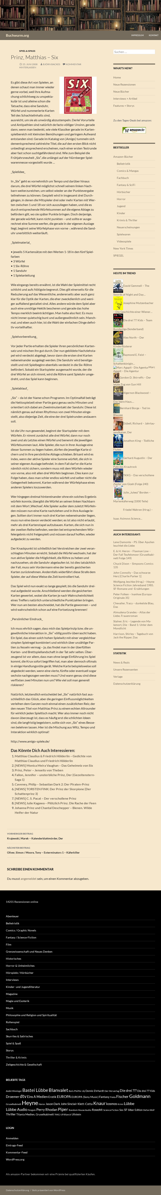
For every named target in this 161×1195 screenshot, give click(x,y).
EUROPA (64, 1096)
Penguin (32, 1110)
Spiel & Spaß (27, 50)
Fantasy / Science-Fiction (21, 937)
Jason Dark (53, 1104)
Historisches (13, 958)
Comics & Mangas (128, 170)
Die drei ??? (128, 1091)
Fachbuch (123, 177)
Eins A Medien (37, 1097)
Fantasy (104, 1097)
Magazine (11, 994)
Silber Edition (135, 1109)
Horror (121, 199)
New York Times (123, 248)
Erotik (52, 1097)
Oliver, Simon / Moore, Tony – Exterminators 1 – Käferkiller (43, 850)
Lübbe (129, 1103)
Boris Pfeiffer (75, 1091)
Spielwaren (123, 234)
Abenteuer (12, 916)
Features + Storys (123, 105)
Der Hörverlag (111, 1090)
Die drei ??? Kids (146, 1090)
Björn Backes (51, 64)
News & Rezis (121, 662)
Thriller (11, 1114)
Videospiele (124, 241)
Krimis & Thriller (127, 220)
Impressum (137, 35)
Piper (63, 1109)
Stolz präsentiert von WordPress (48, 1190)
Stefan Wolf (149, 1110)
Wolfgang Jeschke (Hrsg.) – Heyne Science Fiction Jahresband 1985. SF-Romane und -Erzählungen (133, 585)
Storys (10, 1050)
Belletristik (123, 163)
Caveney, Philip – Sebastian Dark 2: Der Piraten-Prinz (52, 784)
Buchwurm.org (17, 35)
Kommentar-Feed (16, 1152)
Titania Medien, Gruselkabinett (35, 1114)
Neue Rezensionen (124, 84)
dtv (23, 1096)
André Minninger (14, 1091)
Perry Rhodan (46, 1109)
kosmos (111, 1104)
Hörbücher (123, 192)
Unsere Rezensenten (125, 669)
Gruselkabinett (13, 1104)
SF (125, 1109)
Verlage (118, 676)
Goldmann (139, 1096)
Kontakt (153, 35)
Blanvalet (58, 1090)
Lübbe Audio (16, 1109)
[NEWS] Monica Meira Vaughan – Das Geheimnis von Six (54, 765)
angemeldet (29, 878)
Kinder (121, 213)
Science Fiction (111, 1110)
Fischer (122, 1096)
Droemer (12, 1097)
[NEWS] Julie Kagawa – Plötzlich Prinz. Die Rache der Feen (55, 803)
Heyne (30, 1102)
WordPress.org (15, 1159)
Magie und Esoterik (17, 1001)
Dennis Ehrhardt (94, 1090)
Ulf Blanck (65, 1114)
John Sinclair (69, 1104)
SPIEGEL (118, 255)
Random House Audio (80, 1110)
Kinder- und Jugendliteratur (23, 986)
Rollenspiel (12, 1022)
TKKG (57, 1114)
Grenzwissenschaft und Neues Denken (29, 951)
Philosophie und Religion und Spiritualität (31, 1015)
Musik (9, 1008)
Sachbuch (12, 1029)
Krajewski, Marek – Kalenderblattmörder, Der (35, 836)
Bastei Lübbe (35, 1090)
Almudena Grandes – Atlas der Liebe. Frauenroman (131, 614)
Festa (113, 1097)
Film (8, 944)
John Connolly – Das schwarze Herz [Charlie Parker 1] (131, 574)
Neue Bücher (121, 91)
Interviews (12, 979)
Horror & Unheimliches (20, 965)
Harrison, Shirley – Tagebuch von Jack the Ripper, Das (133, 635)
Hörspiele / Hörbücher (20, 972)
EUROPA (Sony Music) (85, 1097)
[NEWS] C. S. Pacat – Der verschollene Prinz (45, 798)
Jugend (121, 206)
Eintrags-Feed (14, 1145)
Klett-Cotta (85, 1104)
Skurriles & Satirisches (19, 1036)
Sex (121, 1109)
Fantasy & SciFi (126, 185)
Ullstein (76, 1114)
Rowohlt (97, 1109)
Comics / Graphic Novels (21, 930)
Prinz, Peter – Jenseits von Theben (39, 770)
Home (117, 77)
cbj (83, 1091)
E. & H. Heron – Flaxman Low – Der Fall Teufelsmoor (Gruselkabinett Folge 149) (134, 554)
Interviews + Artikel (125, 98)
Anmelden (12, 1138)
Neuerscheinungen (128, 227)
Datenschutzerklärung (126, 683)
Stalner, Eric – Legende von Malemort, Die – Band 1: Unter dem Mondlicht (133, 625)
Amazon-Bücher (123, 156)
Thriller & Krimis (16, 1057)
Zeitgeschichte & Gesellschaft (24, 1064)
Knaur (99, 1103)
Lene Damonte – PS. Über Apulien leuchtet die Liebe (133, 543)
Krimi (120, 1104)
